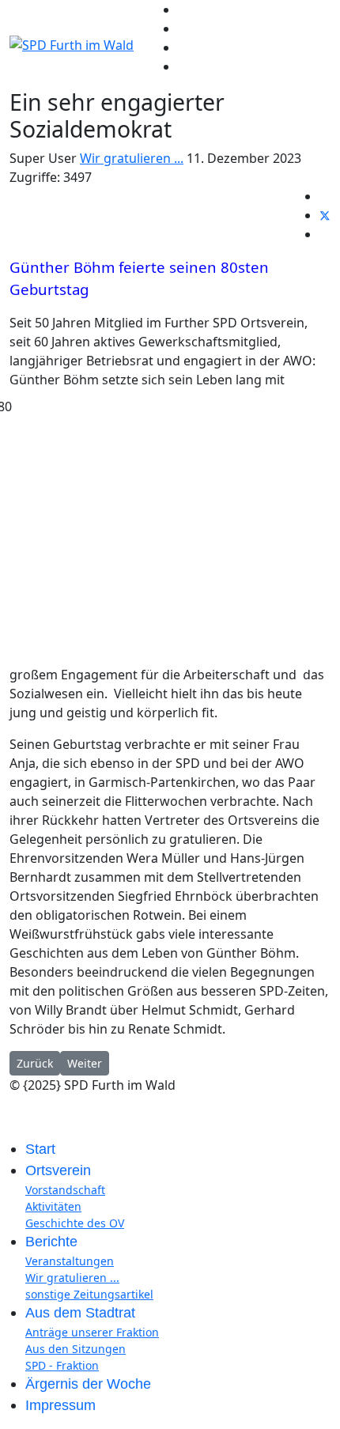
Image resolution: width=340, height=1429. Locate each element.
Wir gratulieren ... (131, 158)
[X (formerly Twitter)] (325, 215)
